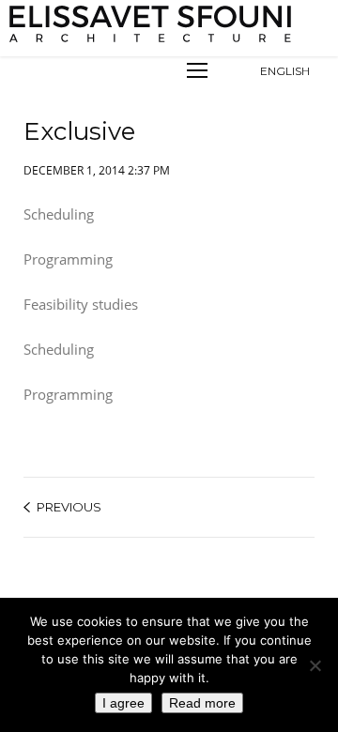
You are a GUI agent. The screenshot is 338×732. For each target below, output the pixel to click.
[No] (314, 665)
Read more (202, 702)
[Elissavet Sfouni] (152, 24)
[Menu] (197, 70)
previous (69, 506)
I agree (123, 702)
